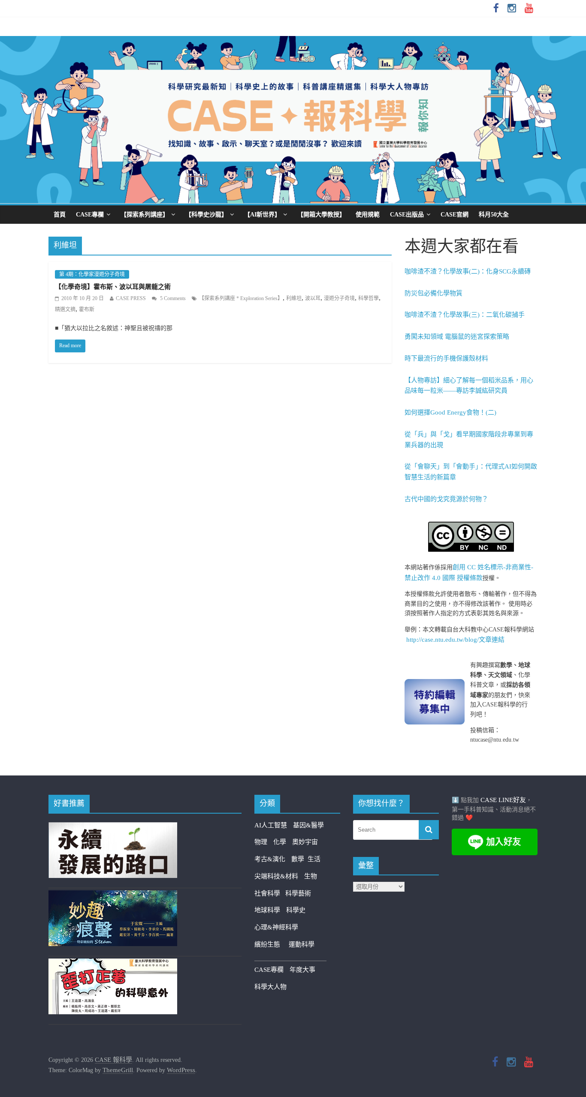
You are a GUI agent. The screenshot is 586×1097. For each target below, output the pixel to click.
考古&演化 (269, 859)
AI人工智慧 (270, 825)
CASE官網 (454, 214)
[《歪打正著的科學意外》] (112, 963)
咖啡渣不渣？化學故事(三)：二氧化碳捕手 (465, 314)
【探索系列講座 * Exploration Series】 (241, 298)
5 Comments (172, 298)
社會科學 (269, 893)
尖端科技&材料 (276, 876)
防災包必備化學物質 (433, 293)
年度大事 (302, 969)
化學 (279, 842)
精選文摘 (65, 310)
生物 (310, 876)
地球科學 (267, 910)
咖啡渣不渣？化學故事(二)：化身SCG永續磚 (468, 271)
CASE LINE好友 (503, 799)
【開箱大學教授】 (321, 214)
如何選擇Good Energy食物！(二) (450, 412)
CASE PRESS (131, 298)
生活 (314, 859)
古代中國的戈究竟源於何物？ (446, 499)
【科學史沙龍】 (206, 214)
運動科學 (301, 944)
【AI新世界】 (262, 214)
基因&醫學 (308, 825)
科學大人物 (270, 986)
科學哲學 (368, 298)
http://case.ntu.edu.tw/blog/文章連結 (455, 639)
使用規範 (368, 214)
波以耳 (312, 298)
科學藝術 (298, 893)
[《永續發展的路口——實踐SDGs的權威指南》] (112, 827)
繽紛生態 (271, 944)
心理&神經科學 (276, 927)
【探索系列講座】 (145, 214)
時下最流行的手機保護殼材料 (446, 358)
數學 (299, 859)
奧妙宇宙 (305, 842)
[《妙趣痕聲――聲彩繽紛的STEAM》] (112, 895)
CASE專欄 (90, 214)
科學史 (295, 910)
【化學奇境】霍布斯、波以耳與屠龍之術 (113, 286)
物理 (260, 842)
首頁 (60, 214)
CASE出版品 (407, 214)
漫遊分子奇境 (339, 298)
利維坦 (294, 298)
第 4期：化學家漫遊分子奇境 (92, 274)
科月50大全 (494, 214)
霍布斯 (86, 310)
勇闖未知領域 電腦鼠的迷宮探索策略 (457, 336)
